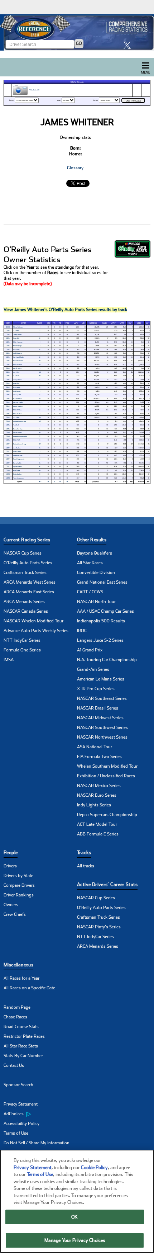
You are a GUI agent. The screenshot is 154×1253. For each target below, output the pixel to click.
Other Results (91, 539)
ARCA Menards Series (24, 601)
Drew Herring (17, 429)
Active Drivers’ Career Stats (107, 884)
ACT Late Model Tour (97, 824)
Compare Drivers (19, 885)
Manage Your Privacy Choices (74, 1240)
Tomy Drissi (17, 334)
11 (39, 474)
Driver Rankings (19, 895)
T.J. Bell (16, 330)
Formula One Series (22, 650)
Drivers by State (18, 875)
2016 (8, 421)
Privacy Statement (21, 1104)
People (11, 852)
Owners (11, 904)
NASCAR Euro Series (96, 795)
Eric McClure (17, 399)
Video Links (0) (33, 90)
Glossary (75, 167)
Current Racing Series (27, 539)
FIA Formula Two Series (99, 756)
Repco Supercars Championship (107, 814)
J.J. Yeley (16, 372)
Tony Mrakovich (18, 478)
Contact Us (14, 1065)
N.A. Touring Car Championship (107, 659)
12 (60, 481)
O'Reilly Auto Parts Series (28, 562)
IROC (82, 630)
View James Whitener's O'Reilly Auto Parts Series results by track (65, 309)
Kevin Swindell (18, 361)
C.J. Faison (16, 387)
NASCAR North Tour (96, 601)
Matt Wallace (17, 410)
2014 (8, 330)
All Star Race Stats (21, 1046)
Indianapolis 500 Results (101, 620)
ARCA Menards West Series (30, 582)
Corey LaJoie (17, 432)
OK (74, 1217)
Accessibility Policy (21, 1123)
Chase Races (15, 1016)
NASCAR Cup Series (23, 553)
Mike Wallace (17, 365)
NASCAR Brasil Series (97, 708)
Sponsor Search (18, 1084)
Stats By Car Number (23, 1055)
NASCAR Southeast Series (102, 698)
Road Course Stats (21, 1026)
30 (40, 372)
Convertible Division (96, 572)
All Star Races (90, 562)
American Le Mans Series (100, 679)
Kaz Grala (16, 470)
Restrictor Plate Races (24, 1036)
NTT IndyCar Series (22, 640)
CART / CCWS (90, 591)
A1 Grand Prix (89, 650)
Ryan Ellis (16, 338)
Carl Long (16, 349)
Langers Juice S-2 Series (100, 640)
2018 (8, 470)
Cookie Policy (94, 1167)
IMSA (9, 659)
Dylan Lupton (17, 466)
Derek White (17, 368)
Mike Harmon (17, 342)
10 (39, 361)
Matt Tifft (16, 440)
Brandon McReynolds (20, 436)
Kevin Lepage (17, 346)
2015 (7, 376)
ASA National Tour (94, 746)
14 (39, 466)
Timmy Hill (17, 395)
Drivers (10, 865)
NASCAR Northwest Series (102, 737)
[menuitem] (40, 1114)
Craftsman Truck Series (25, 572)
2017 (7, 444)
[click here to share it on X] (129, 45)
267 (40, 481)
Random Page (17, 1007)
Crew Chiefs (15, 914)
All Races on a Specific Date (29, 987)
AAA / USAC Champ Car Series (105, 611)
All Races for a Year (21, 978)
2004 (8, 327)
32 (39, 421)
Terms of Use (16, 1133)
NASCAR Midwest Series (100, 717)
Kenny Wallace (18, 406)
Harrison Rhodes (18, 357)
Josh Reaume (17, 353)
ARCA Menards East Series (29, 591)
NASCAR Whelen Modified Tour (33, 620)
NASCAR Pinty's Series (99, 926)
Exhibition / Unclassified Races (106, 775)
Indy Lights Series (94, 804)
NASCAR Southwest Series (102, 727)
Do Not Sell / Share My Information (36, 1142)
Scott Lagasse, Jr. (19, 459)
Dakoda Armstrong (19, 421)
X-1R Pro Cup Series (96, 688)
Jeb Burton (16, 448)
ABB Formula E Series (98, 834)
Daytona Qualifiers (94, 553)
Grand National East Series (102, 582)
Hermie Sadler (18, 402)
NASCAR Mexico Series (99, 785)
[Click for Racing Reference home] (77, 32)
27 (39, 444)
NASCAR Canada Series (26, 611)
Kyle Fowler (17, 391)
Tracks (84, 852)
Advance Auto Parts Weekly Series (36, 630)
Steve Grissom (18, 327)
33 (39, 417)
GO (79, 43)
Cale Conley (17, 451)
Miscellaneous (18, 964)
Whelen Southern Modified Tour (107, 766)
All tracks (85, 865)
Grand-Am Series (93, 669)
